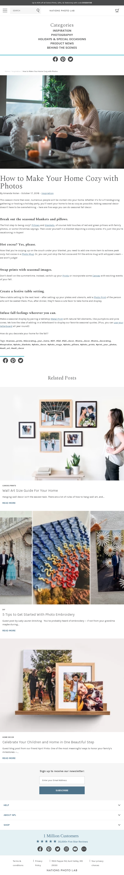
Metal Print (57, 318)
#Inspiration (6, 344)
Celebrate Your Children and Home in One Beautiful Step (48, 742)
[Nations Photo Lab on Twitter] (57, 849)
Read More (9, 502)
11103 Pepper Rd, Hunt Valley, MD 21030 (67, 863)
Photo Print (100, 297)
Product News (62, 43)
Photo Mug (28, 254)
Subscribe (62, 790)
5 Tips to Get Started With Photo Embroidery (38, 614)
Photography (62, 35)
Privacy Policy (38, 863)
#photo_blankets (22, 344)
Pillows (36, 225)
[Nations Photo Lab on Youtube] (75, 849)
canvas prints (9, 486)
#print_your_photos (106, 344)
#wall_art (5, 348)
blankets (49, 225)
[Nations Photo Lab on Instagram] (66, 849)
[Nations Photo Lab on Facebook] (40, 849)
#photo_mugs (54, 344)
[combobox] (25, 10)
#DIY (53, 341)
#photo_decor (39, 344)
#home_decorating (101, 341)
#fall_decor (68, 341)
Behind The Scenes (62, 47)
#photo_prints (87, 344)
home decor (8, 737)
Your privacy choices (97, 863)
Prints (65, 275)
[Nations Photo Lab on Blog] (83, 849)
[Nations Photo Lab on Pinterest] (48, 849)
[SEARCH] (25, 10)
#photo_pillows (71, 344)
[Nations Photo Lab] (62, 10)
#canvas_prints (14, 341)
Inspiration (62, 30)
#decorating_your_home (36, 341)
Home (7, 71)
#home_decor (82, 341)
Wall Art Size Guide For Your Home (30, 490)
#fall (58, 341)
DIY (3, 610)
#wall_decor (17, 348)
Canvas (96, 275)
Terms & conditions (18, 863)
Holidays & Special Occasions (62, 39)
